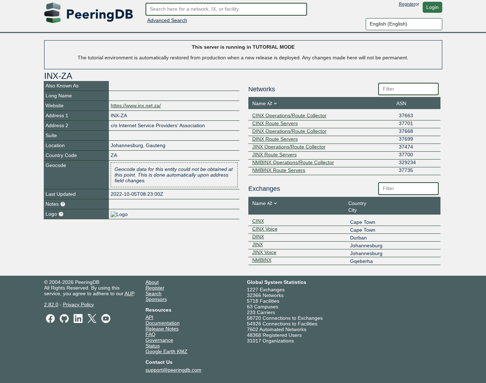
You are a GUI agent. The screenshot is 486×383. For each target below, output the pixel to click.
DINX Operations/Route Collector (289, 131)
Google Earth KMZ (166, 351)
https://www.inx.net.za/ (136, 105)
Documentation (163, 323)
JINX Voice (264, 252)
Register (407, 4)
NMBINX (261, 260)
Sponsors (156, 299)
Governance (159, 340)
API (149, 317)
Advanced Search (167, 20)
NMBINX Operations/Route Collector (293, 162)
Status (153, 346)
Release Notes (162, 328)
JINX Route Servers (274, 154)
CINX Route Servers (275, 123)
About (152, 282)
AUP (129, 293)
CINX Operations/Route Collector (289, 115)
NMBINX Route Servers (278, 170)
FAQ (150, 334)
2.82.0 (51, 304)
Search (154, 293)
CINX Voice (265, 229)
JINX (257, 244)
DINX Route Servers (275, 139)
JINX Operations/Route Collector (289, 147)
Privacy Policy (78, 304)
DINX (258, 236)
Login (432, 7)
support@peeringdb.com (173, 370)
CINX (258, 221)
